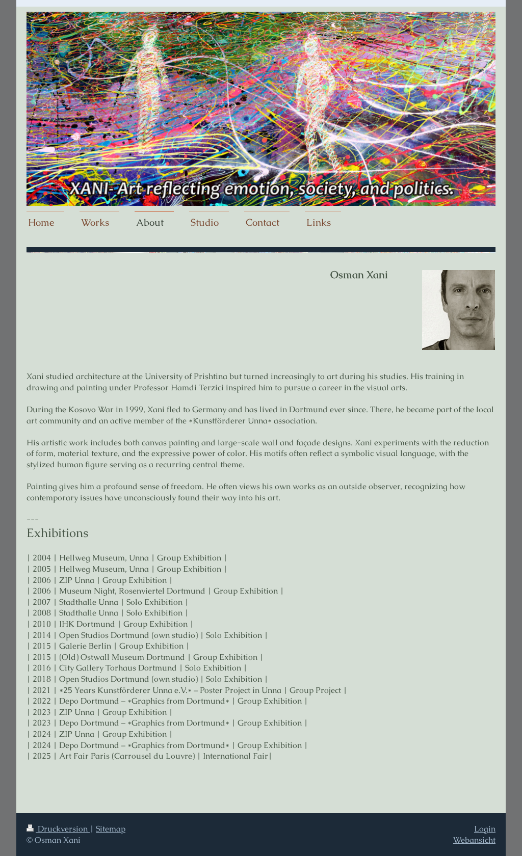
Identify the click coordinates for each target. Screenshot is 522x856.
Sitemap (110, 828)
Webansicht (474, 840)
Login (484, 828)
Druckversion (63, 828)
